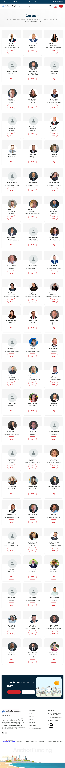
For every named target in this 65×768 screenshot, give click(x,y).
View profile (11, 51)
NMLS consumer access (35, 728)
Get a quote (32, 716)
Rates (30, 713)
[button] (20, 6)
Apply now (55, 7)
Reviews (31, 719)
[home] (9, 6)
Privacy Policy (34, 741)
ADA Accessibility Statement (9, 741)
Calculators (32, 722)
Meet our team (32, 725)
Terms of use (42, 741)
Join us (50, 6)
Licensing (26, 741)
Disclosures (19, 741)
